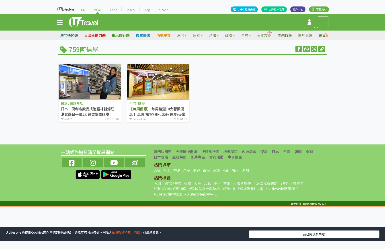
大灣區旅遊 (242, 183)
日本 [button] (196, 35)
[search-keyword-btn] (322, 22)
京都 (225, 170)
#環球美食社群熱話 (204, 188)
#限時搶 (228, 188)
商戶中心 (298, 9)
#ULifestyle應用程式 (282, 188)
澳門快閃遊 (69, 35)
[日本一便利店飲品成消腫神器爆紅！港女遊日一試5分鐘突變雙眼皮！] (90, 81)
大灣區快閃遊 (95, 35)
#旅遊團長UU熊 (250, 188)
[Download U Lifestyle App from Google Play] (116, 174)
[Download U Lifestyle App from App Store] (88, 174)
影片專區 (305, 35)
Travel (98, 10)
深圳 (264, 151)
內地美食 (163, 35)
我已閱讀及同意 (314, 234)
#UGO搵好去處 (266, 183)
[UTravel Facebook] (71, 162)
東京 (186, 170)
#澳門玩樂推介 (292, 183)
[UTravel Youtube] (114, 162)
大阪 (157, 170)
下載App (321, 9)
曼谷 (196, 170)
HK (83, 10)
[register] (309, 22)
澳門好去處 (172, 183)
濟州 (245, 170)
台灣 (286, 151)
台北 (167, 170)
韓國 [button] (228, 35)
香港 (176, 170)
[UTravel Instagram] (92, 162)
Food (113, 10)
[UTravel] (83, 21)
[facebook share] (299, 49)
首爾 (206, 170)
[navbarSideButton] (60, 22)
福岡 (235, 170)
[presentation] (326, 35)
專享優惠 (235, 157)
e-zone (163, 10)
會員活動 (216, 157)
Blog (147, 10)
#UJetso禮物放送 (168, 194)
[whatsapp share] (306, 49)
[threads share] (314, 49)
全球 (309, 151)
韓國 (298, 151)
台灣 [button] (212, 35)
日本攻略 (264, 35)
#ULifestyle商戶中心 (200, 194)
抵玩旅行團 (121, 35)
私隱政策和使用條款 (126, 232)
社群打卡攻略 (276, 9)
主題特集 (285, 35)
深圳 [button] (180, 35)
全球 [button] (244, 35)
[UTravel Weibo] (135, 162)
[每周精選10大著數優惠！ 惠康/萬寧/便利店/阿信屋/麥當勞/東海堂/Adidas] (158, 81)
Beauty (130, 10)
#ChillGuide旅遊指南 (170, 188)
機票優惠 (143, 35)
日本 (275, 151)
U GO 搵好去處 (247, 9)
